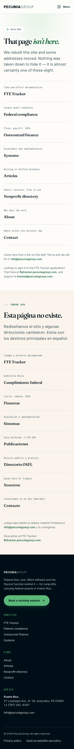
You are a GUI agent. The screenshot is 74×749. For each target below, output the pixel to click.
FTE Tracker (11, 622)
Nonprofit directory (16, 671)
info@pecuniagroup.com (26, 259)
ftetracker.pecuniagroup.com (38, 272)
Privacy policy (12, 740)
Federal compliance (16, 628)
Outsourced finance (16, 634)
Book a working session (27, 600)
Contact (9, 677)
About (7, 660)
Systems (9, 640)
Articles (8, 665)
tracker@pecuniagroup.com (35, 276)
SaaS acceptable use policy (43, 740)
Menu (66, 6)
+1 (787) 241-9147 (16, 704)
